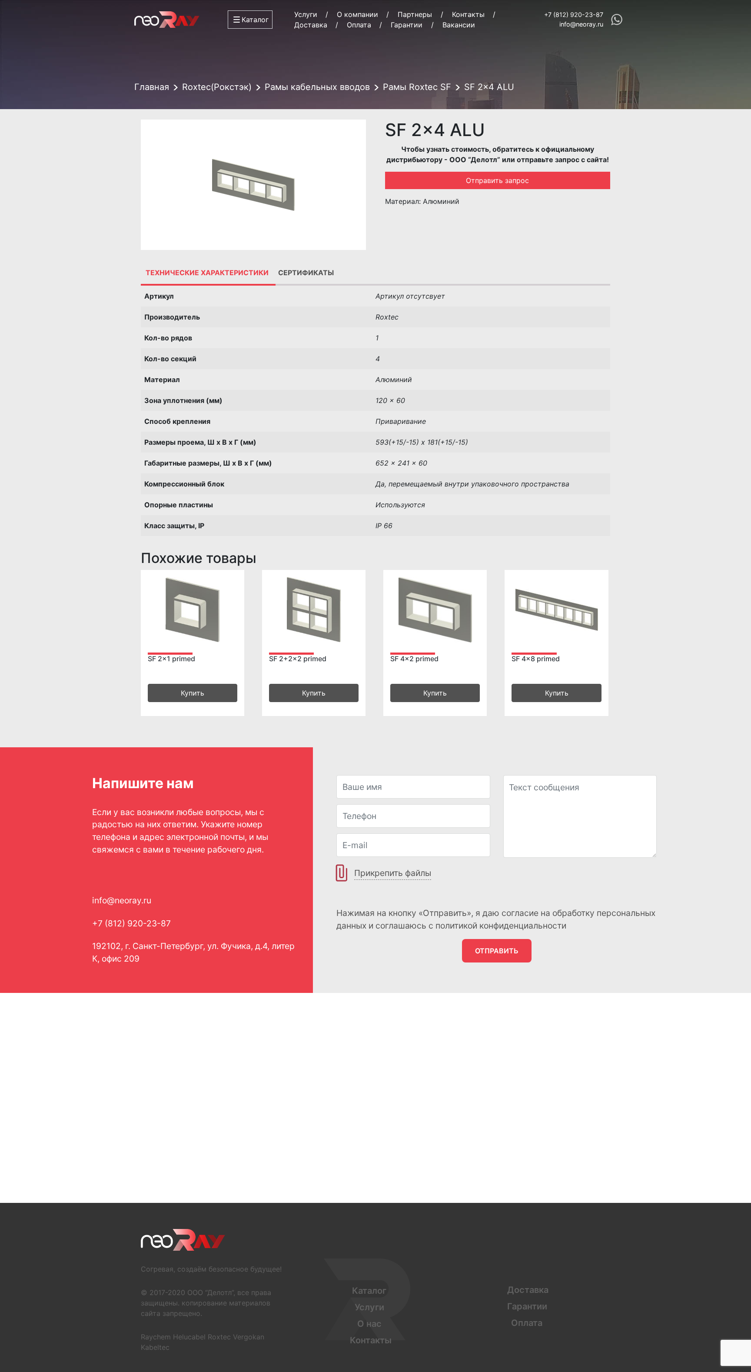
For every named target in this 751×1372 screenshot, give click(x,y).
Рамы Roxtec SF (417, 87)
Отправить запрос (497, 180)
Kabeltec (155, 1347)
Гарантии (406, 24)
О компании (357, 14)
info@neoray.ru (581, 24)
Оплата (359, 24)
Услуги (305, 14)
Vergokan (248, 1336)
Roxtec (219, 1336)
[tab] (207, 272)
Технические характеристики (207, 272)
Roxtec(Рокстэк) (217, 87)
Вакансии (458, 24)
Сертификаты (306, 272)
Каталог (369, 1290)
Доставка (310, 24)
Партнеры (415, 14)
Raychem (156, 1336)
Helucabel (189, 1336)
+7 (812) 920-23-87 (573, 14)
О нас (369, 1324)
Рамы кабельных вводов (317, 87)
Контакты (468, 14)
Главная (151, 87)
